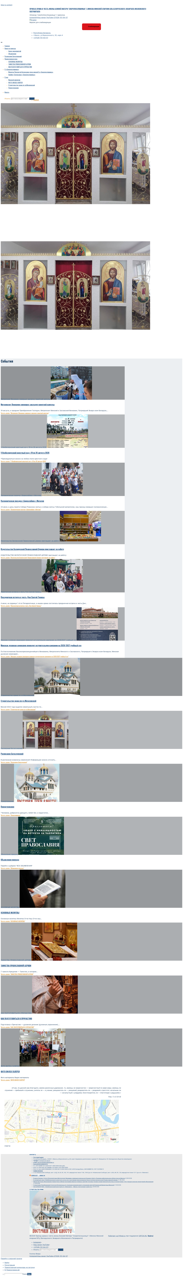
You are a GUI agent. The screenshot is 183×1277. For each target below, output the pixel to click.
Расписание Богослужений (12, 753)
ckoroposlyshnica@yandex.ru (45, 1162)
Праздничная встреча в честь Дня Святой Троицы (23, 597)
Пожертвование (7, 806)
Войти (150, 1236)
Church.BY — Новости (38, 1175)
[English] (33, 20)
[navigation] (91, 1268)
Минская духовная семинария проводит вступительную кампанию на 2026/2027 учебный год (41, 645)
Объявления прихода (10, 859)
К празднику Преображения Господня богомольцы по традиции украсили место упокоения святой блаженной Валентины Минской (73, 1185)
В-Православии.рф (12, 1270)
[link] (7, 92)
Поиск (24, 1274)
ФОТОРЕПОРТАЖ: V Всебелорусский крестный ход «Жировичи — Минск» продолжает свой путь (62, 1186)
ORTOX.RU (143, 1236)
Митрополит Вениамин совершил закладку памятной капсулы (28, 404)
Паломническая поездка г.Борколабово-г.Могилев (22, 500)
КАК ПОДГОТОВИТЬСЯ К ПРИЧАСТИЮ (16, 1018)
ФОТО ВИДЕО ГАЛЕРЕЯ (10, 1071)
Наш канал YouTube (41, 1245)
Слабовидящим (93, 26)
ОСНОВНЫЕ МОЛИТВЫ (10, 912)
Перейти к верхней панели (11, 1259)
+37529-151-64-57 (40, 38)
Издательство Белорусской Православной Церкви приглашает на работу (32, 549)
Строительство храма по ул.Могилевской (18, 700)
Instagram (37, 1242)
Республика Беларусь (42, 33)
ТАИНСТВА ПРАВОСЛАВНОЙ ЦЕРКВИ (16, 965)
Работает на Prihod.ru (116, 1236)
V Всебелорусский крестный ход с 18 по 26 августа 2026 (25, 452)
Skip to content (6, 5)
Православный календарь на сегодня (20, 1267)
